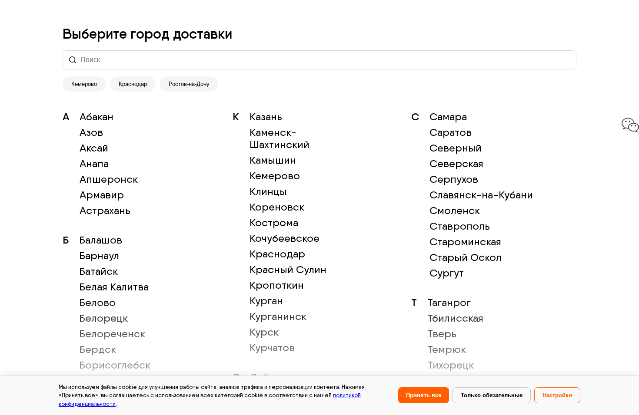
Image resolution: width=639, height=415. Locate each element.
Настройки (557, 395)
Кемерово (84, 84)
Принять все (423, 395)
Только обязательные (492, 395)
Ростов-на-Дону (189, 84)
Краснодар (133, 84)
